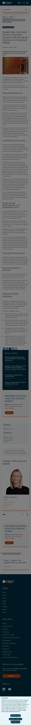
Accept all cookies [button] (15, 715)
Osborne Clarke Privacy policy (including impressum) (14, 710)
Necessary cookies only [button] (15, 719)
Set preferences (15, 722)
